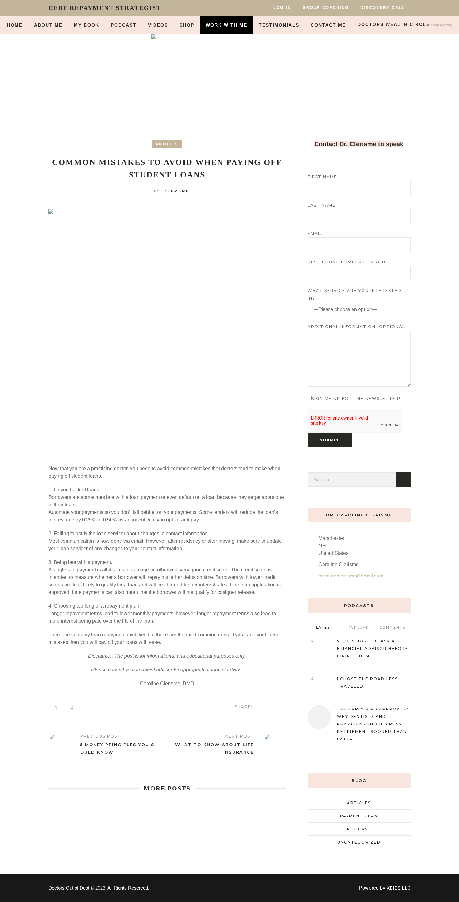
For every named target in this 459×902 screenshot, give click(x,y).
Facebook (262, 707)
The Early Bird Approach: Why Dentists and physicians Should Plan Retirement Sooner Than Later (373, 724)
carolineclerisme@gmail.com (350, 576)
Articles (167, 144)
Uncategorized (359, 842)
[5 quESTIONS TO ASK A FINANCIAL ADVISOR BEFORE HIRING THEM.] (319, 648)
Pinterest (282, 707)
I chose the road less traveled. (367, 682)
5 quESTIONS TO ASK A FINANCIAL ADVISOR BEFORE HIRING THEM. (372, 648)
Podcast (359, 829)
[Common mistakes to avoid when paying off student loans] (167, 329)
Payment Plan (359, 816)
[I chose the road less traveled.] (319, 686)
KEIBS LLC (399, 888)
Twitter (272, 707)
